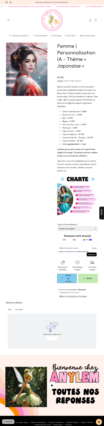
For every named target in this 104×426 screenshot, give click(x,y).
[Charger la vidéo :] (52, 385)
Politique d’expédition (87, 422)
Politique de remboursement (38, 422)
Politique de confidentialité (55, 422)
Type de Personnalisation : (68, 224)
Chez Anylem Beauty (22, 422)
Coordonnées (68, 425)
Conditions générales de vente (43, 425)
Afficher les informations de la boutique (73, 296)
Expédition (60, 81)
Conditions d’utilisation (72, 422)
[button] (8, 20)
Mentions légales (57, 425)
